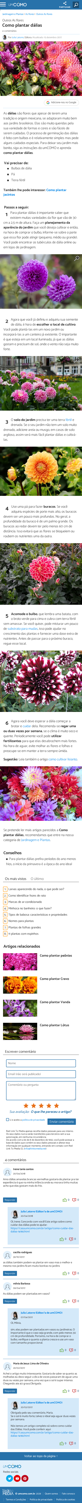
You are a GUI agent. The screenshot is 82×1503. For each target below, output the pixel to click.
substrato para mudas (23, 629)
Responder (10, 1200)
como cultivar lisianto (62, 759)
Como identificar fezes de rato (27, 895)
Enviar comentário (62, 1122)
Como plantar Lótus (54, 1025)
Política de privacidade (41, 1499)
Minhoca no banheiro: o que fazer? (30, 908)
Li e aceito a (27, 1120)
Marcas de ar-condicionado (25, 902)
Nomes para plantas (21, 921)
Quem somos (51, 1493)
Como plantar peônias (56, 956)
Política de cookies (65, 1499)
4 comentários (9, 31)
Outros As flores (44, 14)
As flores (29, 14)
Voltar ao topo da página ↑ (41, 1456)
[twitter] (9, 1478)
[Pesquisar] (76, 5)
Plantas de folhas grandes (24, 927)
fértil (69, 420)
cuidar (27, 726)
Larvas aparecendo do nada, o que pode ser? (36, 889)
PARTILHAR (64, 7)
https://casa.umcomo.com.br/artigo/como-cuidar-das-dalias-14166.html (42, 1230)
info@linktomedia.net (35, 1149)
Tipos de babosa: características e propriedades (37, 914)
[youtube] (17, 1478)
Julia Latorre (18, 37)
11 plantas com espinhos (23, 933)
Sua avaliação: (19, 1112)
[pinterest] (24, 1478)
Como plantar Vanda (55, 1002)
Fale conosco (68, 1493)
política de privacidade (33, 1120)
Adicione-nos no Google (63, 103)
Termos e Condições (16, 1499)
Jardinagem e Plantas (12, 14)
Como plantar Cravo (54, 979)
